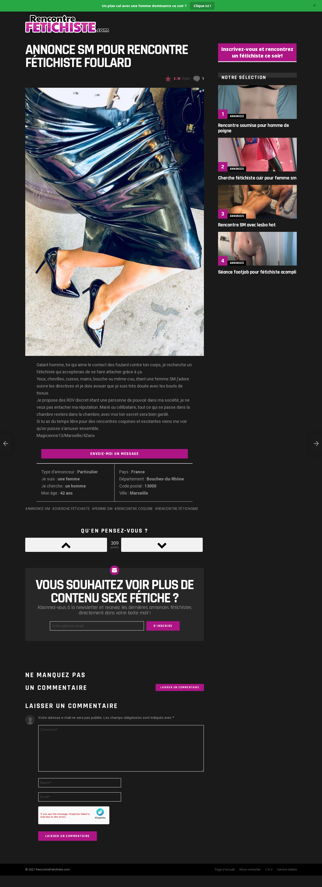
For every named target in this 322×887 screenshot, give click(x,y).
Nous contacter (249, 869)
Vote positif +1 (66, 545)
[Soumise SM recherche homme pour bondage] (5, 443)
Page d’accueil (225, 869)
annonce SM (39, 509)
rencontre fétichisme (177, 509)
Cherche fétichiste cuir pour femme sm (257, 178)
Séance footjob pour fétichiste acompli (257, 272)
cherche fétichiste (72, 509)
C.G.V (268, 869)
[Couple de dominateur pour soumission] (316, 443)
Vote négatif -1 (162, 545)
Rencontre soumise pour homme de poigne (253, 128)
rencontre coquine (135, 509)
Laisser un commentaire (179, 687)
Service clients (287, 869)
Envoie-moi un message (114, 453)
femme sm (103, 509)
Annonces (237, 116)
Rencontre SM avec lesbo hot (247, 225)
